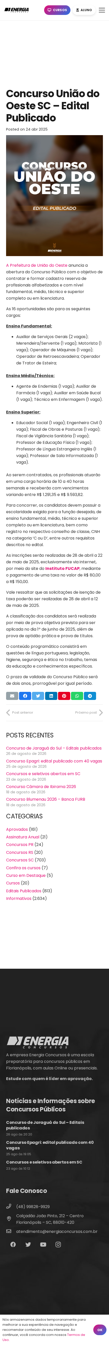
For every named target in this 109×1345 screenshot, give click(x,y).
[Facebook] (13, 1245)
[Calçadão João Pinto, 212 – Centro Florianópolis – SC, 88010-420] (11, 1219)
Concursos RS (19, 852)
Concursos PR (19, 844)
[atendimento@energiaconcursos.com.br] (11, 1231)
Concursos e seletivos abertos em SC (43, 774)
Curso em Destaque (26, 875)
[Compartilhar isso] (25, 696)
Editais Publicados (23, 891)
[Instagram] (58, 1245)
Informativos (18, 898)
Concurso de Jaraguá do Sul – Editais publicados (54, 748)
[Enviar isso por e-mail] (12, 696)
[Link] (17, 10)
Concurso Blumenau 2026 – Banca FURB (45, 799)
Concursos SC (20, 860)
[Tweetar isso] (38, 696)
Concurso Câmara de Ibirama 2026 (41, 787)
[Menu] (102, 10)
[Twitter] (28, 1245)
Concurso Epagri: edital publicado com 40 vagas (54, 761)
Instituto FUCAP (62, 568)
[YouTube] (43, 1245)
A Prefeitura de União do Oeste (36, 265)
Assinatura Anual (22, 837)
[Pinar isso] (64, 696)
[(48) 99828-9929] (11, 1207)
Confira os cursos (23, 868)
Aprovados (17, 829)
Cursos (13, 883)
